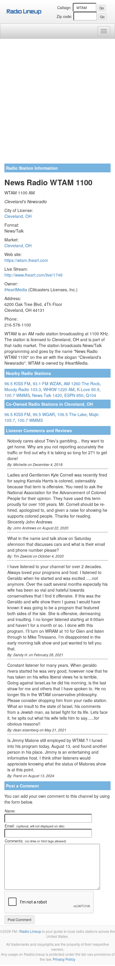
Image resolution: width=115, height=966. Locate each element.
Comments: (35, 841)
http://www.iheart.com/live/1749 (33, 275)
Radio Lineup (30, 931)
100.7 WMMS (17, 395)
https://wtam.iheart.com (26, 260)
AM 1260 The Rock (82, 383)
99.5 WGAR (44, 414)
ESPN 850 (73, 395)
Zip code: (64, 16)
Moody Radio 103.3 (22, 389)
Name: (10, 811)
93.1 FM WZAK (47, 383)
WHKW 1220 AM (59, 389)
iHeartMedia (15, 289)
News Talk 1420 (47, 395)
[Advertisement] (57, 103)
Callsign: (64, 7)
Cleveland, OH (18, 216)
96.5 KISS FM (17, 383)
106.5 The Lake (72, 414)
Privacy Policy (64, 959)
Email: (35, 826)
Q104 (91, 395)
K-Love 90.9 (88, 389)
